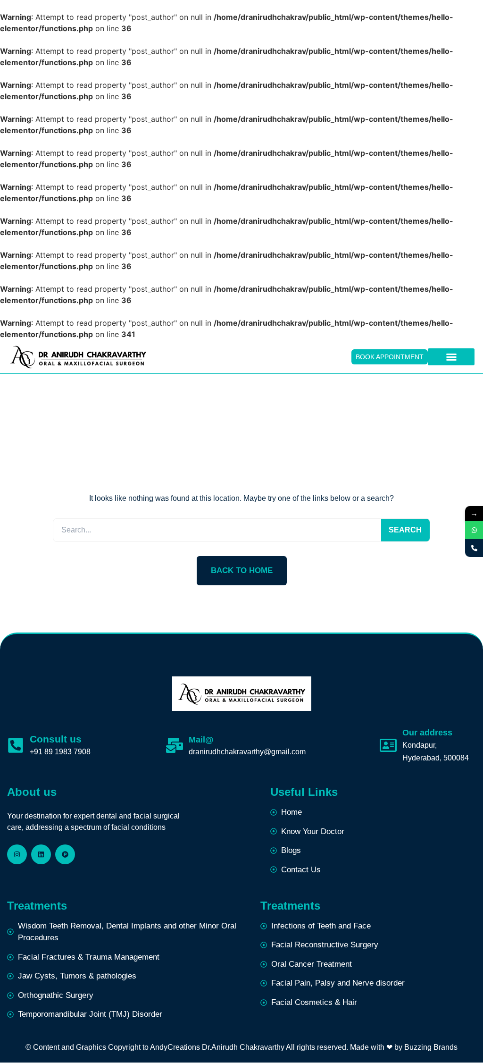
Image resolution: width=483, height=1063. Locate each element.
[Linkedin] (41, 854)
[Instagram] (17, 854)
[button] (451, 356)
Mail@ (201, 739)
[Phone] (474, 548)
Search (405, 530)
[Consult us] (15, 745)
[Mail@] (174, 745)
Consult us (56, 739)
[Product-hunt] (65, 854)
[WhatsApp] (474, 530)
